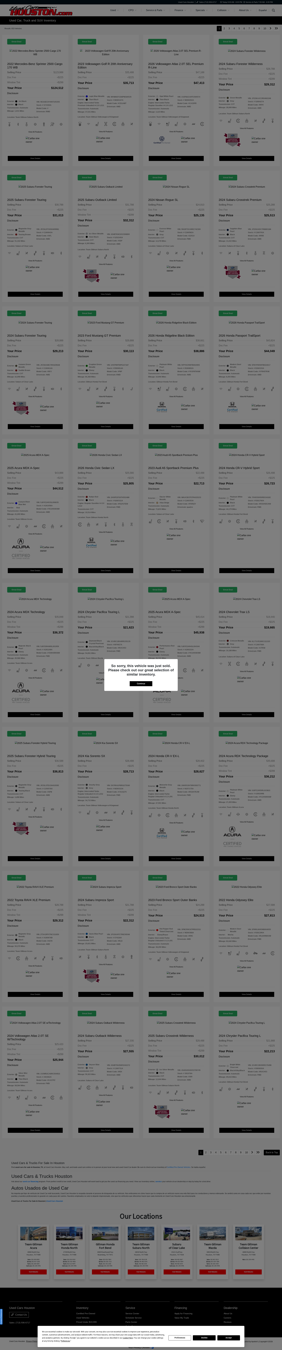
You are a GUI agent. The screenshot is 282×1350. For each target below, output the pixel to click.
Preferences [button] (65, 1341)
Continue (141, 684)
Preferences (179, 1338)
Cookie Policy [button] (128, 1338)
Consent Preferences (1, 1317)
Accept (229, 1338)
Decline (204, 1338)
